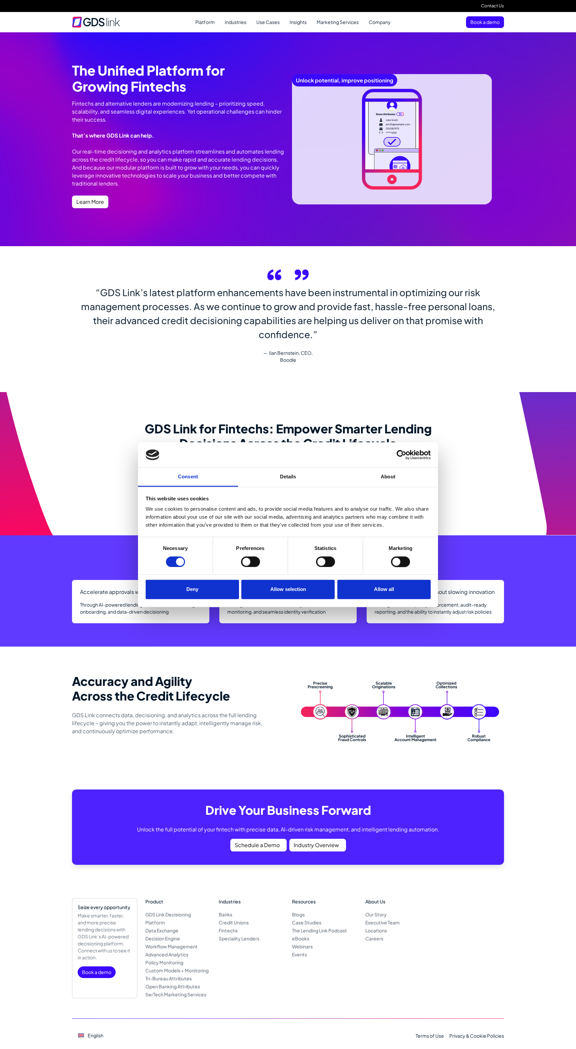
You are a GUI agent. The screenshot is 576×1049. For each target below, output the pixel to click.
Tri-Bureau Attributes (168, 978)
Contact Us (492, 5)
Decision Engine (162, 938)
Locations (376, 930)
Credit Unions (234, 922)
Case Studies (306, 922)
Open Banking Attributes (172, 986)
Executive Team (382, 922)
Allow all (384, 589)
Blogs (298, 914)
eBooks (300, 938)
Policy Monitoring (164, 962)
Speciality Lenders (239, 938)
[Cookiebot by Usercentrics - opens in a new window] (401, 455)
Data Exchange (161, 930)
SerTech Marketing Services (175, 994)
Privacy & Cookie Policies (476, 1036)
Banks (225, 914)
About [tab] (388, 477)
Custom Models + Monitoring (177, 970)
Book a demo (485, 22)
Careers (374, 938)
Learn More (90, 201)
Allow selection (288, 589)
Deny (192, 589)
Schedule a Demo (257, 844)
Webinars (302, 946)
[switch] (250, 561)
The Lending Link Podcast (319, 930)
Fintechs (228, 930)
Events (299, 954)
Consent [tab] (188, 477)
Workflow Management (171, 946)
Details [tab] (288, 477)
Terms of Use (430, 1036)
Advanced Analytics (166, 954)
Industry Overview (316, 844)
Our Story (376, 914)
